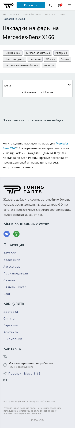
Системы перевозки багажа (21, 65)
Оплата (9, 318)
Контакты (10, 332)
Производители (15, 273)
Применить (30, 92)
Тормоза (49, 65)
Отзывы (9, 280)
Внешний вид (13, 53)
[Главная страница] (8, 5)
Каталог (9, 253)
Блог (6, 294)
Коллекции (11, 260)
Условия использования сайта (19, 408)
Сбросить (48, 92)
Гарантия (10, 325)
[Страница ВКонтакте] (6, 234)
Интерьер (61, 53)
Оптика (65, 59)
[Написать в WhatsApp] (16, 234)
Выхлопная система (38, 53)
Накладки (35, 59)
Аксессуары (12, 266)
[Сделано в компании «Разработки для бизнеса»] (37, 420)
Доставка (10, 311)
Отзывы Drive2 (14, 287)
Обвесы (50, 59)
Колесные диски (14, 59)
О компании (12, 339)
